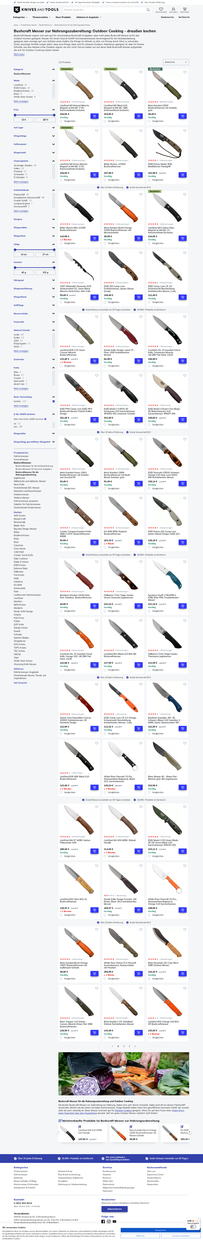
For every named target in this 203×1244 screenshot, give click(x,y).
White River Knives (23, 660)
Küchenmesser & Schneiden (26, 1184)
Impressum (107, 1191)
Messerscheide (21, 313)
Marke (17, 80)
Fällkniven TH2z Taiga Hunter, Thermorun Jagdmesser (163, 655)
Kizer (16, 591)
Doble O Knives (21, 562)
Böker (17, 532)
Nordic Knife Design (23, 611)
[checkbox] (54, 85)
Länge (17, 244)
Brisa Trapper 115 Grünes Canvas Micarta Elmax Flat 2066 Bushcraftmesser (76, 1024)
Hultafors (18, 581)
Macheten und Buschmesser (27, 491)
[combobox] (176, 62)
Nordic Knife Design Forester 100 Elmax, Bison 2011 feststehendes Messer (120, 901)
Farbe (16, 368)
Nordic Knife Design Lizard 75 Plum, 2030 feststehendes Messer (118, 352)
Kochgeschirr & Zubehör (24, 1187)
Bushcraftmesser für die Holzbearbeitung (34, 466)
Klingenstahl (20, 152)
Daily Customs (21, 558)
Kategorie (18, 69)
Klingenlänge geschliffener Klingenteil (32, 442)
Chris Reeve (20, 548)
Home (16, 25)
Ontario (17, 614)
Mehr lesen (19, 54)
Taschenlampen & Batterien (70, 1178)
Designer (18, 219)
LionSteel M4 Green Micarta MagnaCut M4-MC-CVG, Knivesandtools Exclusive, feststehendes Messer (73, 166)
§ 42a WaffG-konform (24, 414)
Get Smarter (20, 682)
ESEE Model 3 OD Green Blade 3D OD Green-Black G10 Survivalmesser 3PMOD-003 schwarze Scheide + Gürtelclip (163, 842)
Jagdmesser (19, 478)
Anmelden (173, 12)
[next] (184, 1131)
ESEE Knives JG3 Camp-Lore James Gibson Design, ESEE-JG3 (164, 532)
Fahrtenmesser (21, 456)
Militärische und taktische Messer (30, 481)
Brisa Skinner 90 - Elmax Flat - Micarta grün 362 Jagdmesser (163, 777)
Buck (16, 542)
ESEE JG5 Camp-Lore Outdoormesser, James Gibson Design (119, 288)
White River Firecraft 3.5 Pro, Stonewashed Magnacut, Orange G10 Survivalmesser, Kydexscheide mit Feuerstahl (162, 901)
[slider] (15, 115)
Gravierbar (19, 359)
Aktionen (18, 668)
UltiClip (17, 654)
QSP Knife (19, 624)
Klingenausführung (23, 288)
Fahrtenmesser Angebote (26, 672)
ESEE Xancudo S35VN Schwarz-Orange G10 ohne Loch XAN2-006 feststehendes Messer (164, 475)
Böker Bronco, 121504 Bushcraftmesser (114, 165)
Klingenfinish (20, 297)
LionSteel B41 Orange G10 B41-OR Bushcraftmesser (164, 1022)
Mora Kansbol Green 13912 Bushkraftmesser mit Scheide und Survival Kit (74, 475)
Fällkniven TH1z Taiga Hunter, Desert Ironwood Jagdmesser (119, 596)
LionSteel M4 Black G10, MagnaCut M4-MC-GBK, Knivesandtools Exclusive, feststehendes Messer (116, 107)
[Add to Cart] (95, 116)
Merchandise (153, 1181)
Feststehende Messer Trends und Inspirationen (30, 676)
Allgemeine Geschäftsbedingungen (118, 1187)
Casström (18, 545)
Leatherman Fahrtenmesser (27, 595)
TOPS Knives (20, 647)
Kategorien (19, 17)
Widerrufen (108, 1181)
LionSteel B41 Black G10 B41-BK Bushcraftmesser (120, 655)
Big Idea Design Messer (25, 529)
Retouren (107, 1178)
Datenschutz (108, 1184)
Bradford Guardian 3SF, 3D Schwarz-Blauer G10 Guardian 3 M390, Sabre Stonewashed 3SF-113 (164, 720)
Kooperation (152, 1184)
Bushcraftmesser (45, 25)
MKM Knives (20, 604)
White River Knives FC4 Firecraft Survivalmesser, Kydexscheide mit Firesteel (120, 965)
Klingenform (20, 236)
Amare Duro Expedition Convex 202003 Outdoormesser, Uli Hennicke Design (75, 720)
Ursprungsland (21, 161)
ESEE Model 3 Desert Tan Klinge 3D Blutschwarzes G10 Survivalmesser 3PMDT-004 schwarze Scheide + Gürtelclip (164, 411)
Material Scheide (22, 330)
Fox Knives (19, 575)
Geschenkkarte (154, 1178)
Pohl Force (19, 618)
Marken (18, 512)
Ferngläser (63, 1181)
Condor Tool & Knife (23, 555)
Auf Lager (18, 127)
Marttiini (18, 601)
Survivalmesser (21, 459)
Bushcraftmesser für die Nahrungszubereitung (27, 473)
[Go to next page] (135, 1046)
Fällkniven (18, 571)
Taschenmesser (21, 1171)
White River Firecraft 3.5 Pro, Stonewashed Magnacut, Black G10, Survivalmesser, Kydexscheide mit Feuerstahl (119, 779)
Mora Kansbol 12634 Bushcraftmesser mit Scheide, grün (162, 107)
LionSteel (18, 598)
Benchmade (19, 522)
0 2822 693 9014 (23, 1203)
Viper (16, 657)
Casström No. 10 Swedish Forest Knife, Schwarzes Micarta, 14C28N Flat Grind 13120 (164, 352)
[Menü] (198, 1219)
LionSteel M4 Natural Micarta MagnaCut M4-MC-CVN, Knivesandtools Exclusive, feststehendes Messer (74, 107)
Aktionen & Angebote (87, 17)
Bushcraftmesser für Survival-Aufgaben (34, 469)
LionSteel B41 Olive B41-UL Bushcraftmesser (73, 900)
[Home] (36, 9)
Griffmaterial (20, 144)
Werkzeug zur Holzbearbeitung (72, 1184)
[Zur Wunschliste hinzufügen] (96, 72)
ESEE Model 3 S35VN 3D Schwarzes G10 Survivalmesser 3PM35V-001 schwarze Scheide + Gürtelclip (119, 411)
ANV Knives (19, 515)
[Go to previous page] (112, 1046)
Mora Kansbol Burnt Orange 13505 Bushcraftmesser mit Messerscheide (118, 230)
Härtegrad (19, 280)
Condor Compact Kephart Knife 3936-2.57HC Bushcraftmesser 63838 (75, 533)
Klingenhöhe (20, 433)
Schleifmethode (21, 190)
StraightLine (20, 641)
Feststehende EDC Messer (27, 487)
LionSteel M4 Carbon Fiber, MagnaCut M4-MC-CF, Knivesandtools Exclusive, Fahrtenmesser (161, 230)
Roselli (17, 631)
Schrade (18, 634)
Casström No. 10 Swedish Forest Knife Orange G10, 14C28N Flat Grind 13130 (76, 656)
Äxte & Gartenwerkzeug (69, 1174)
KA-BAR (18, 585)
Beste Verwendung (23, 397)
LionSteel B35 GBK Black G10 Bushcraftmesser (74, 777)
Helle (16, 578)
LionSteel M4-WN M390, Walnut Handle (120, 841)
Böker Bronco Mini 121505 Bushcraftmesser (72, 229)
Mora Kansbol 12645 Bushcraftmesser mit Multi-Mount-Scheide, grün (117, 475)
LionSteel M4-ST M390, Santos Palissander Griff (75, 841)
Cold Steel (19, 552)
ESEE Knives (20, 565)
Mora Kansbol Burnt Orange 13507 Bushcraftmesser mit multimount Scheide (74, 965)
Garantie (107, 1174)
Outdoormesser (21, 494)
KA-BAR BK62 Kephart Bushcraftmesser (115, 532)
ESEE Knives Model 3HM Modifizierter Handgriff (160, 165)
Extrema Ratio (20, 568)
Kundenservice (109, 1171)
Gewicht (18, 262)
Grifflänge (18, 305)
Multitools (18, 1178)
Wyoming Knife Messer (25, 664)
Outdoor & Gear (65, 1171)
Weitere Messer (21, 497)
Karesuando (19, 588)
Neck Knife (19, 484)
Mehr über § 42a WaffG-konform (28, 419)
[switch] (193, 1227)
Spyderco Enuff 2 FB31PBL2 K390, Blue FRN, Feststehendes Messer (163, 597)
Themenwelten (40, 17)
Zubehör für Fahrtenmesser (27, 504)
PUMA (17, 621)
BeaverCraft (20, 519)
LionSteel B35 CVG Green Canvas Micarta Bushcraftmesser (72, 352)
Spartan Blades (21, 637)
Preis (16, 109)
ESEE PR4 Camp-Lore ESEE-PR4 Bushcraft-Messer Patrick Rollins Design (76, 411)
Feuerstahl (19, 322)
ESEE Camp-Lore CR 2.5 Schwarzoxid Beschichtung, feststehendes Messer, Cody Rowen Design (162, 288)
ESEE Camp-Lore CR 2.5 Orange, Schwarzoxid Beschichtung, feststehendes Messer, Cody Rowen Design (120, 720)
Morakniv (18, 608)
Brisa (16, 538)
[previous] (63, 1131)
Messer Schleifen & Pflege (25, 1181)
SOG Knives (19, 644)
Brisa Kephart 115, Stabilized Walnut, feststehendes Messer (119, 1022)
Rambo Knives (21, 627)
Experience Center (155, 1174)
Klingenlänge (20, 136)
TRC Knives (19, 651)
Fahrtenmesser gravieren (26, 501)
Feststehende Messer (29, 25)
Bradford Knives (21, 535)
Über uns (151, 1171)
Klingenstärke (20, 227)
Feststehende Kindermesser (27, 507)
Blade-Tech (19, 525)
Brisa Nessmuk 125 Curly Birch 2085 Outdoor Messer (163, 964)
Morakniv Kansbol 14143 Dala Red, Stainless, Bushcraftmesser (76, 596)
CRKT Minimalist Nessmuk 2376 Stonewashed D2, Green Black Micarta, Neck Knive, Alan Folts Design (75, 288)
